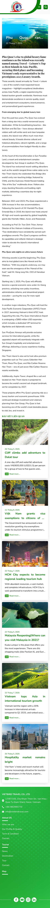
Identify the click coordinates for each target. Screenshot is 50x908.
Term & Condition (10, 833)
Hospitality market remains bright (25, 759)
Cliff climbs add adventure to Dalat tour (25, 455)
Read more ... (14, 474)
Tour (4, 860)
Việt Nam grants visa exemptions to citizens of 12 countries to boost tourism (25, 516)
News (5, 851)
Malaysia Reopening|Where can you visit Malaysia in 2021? (25, 638)
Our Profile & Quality (12, 829)
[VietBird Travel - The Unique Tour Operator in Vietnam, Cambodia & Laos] (9, 6)
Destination (7, 855)
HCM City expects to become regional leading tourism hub (25, 577)
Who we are (8, 824)
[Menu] (39, 7)
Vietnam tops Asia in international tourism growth (25, 699)
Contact (5, 838)
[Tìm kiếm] (45, 7)
